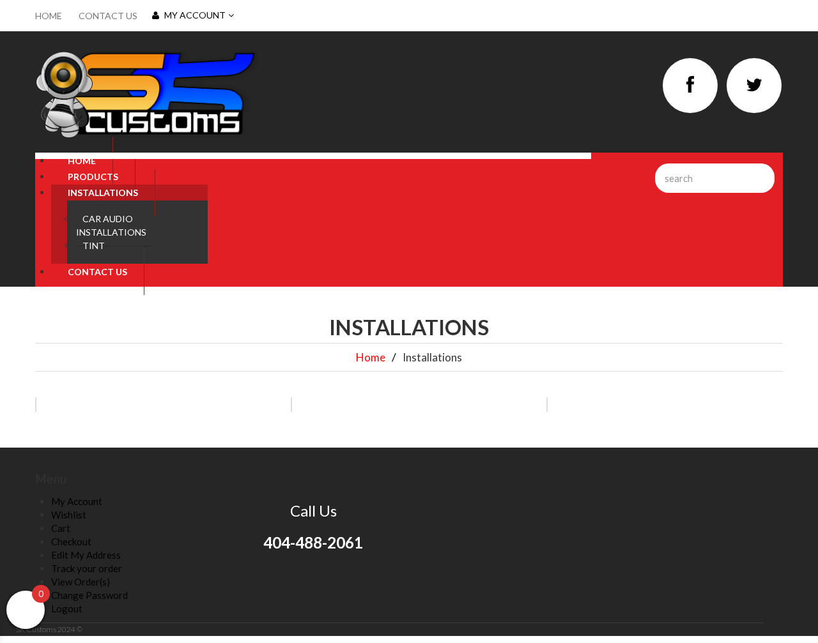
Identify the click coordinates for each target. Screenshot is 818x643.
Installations (103, 192)
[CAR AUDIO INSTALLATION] (291, 409)
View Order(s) (80, 581)
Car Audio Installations (111, 225)
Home (48, 15)
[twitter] (754, 85)
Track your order (86, 568)
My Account (195, 15)
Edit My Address (86, 555)
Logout (66, 608)
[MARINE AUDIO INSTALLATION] (547, 409)
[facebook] (690, 85)
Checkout (71, 541)
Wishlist (68, 514)
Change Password (89, 595)
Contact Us (108, 15)
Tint (93, 245)
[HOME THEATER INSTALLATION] (35, 409)
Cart (60, 528)
